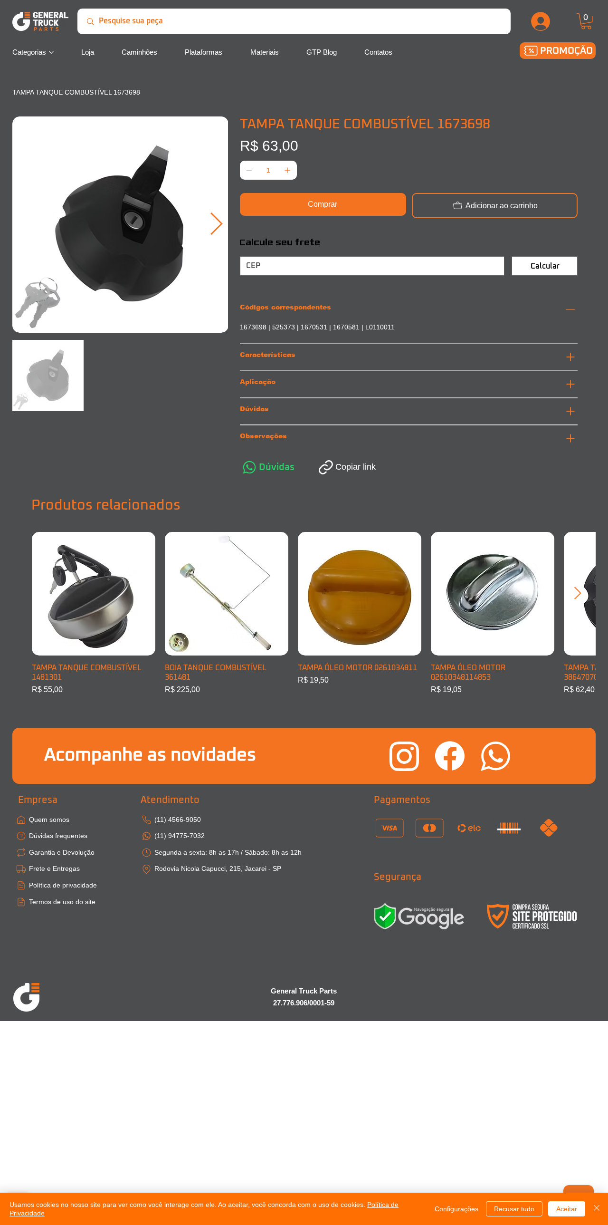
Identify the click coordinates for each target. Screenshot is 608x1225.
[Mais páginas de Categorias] (51, 52)
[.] (541, 21)
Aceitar (566, 1209)
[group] (304, 613)
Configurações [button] (456, 1209)
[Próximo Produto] (578, 593)
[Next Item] (216, 224)
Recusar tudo (514, 1209)
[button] (586, 21)
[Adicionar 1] (287, 170)
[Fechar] (596, 1208)
